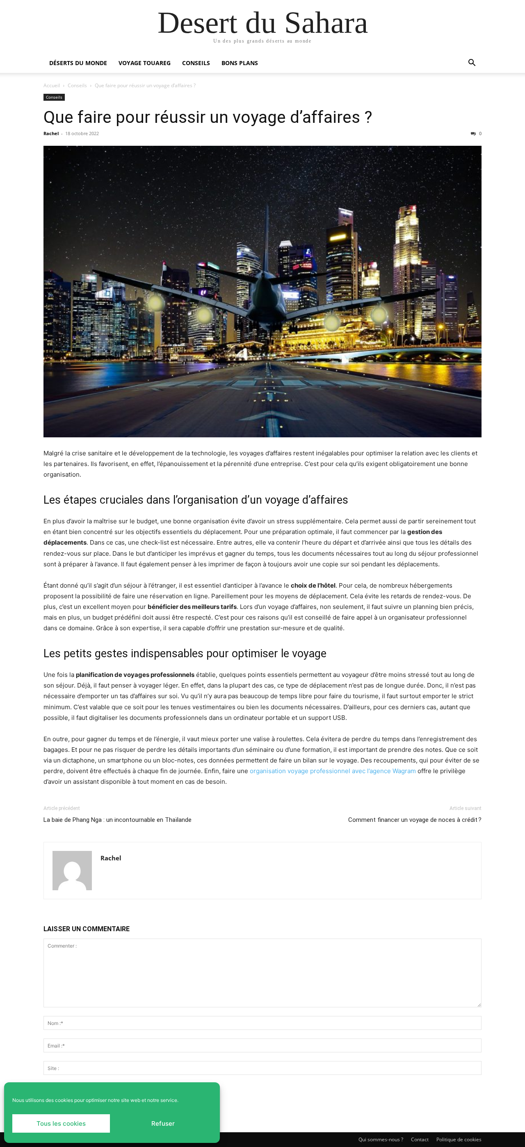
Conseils (196, 63)
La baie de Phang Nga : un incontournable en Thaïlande (117, 819)
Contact (420, 1139)
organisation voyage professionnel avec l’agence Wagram (333, 771)
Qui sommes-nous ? (380, 1139)
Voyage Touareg (145, 63)
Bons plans (239, 63)
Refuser (163, 1123)
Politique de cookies (459, 1139)
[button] (472, 64)
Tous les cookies (61, 1123)
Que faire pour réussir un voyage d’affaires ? (207, 117)
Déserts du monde (78, 63)
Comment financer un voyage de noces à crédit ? (415, 819)
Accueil (51, 85)
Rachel (51, 133)
